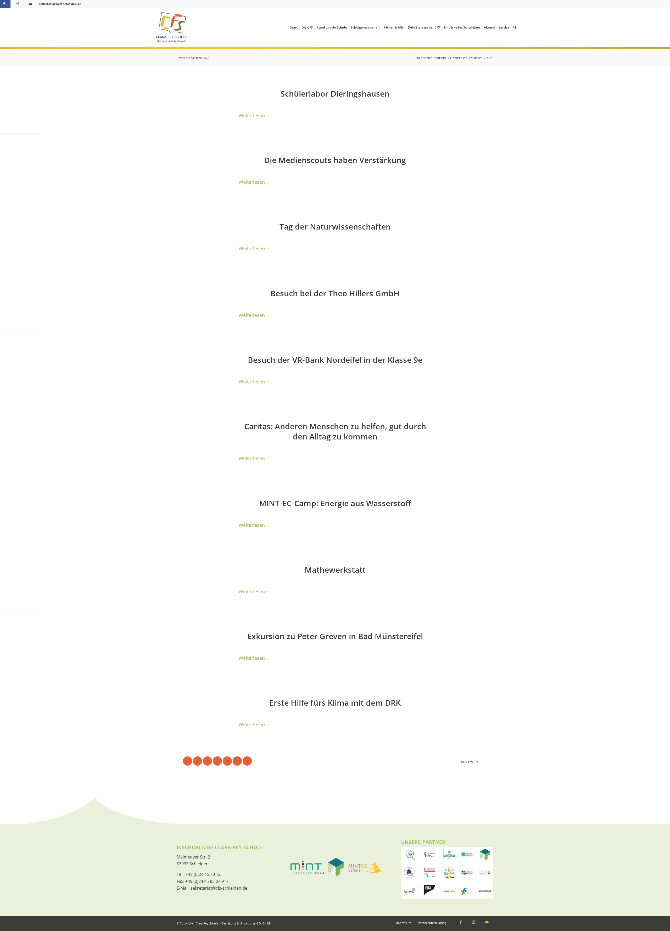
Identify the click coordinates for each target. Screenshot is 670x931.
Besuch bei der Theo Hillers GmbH (335, 293)
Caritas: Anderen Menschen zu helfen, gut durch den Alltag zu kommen (335, 431)
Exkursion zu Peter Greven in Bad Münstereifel (335, 636)
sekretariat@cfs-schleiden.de (60, 4)
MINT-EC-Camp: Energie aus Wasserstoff (335, 503)
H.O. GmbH (263, 923)
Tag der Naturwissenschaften (335, 226)
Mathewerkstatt (335, 569)
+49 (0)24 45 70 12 (203, 874)
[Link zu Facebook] (460, 923)
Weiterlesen (252, 115)
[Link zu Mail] (30, 4)
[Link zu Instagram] (17, 4)
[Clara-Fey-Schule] (171, 27)
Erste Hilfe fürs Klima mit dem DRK (335, 702)
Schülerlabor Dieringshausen (335, 93)
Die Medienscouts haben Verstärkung (335, 160)
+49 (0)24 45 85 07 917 (206, 881)
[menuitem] (293, 27)
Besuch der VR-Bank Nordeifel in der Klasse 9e (335, 359)
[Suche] (514, 27)
